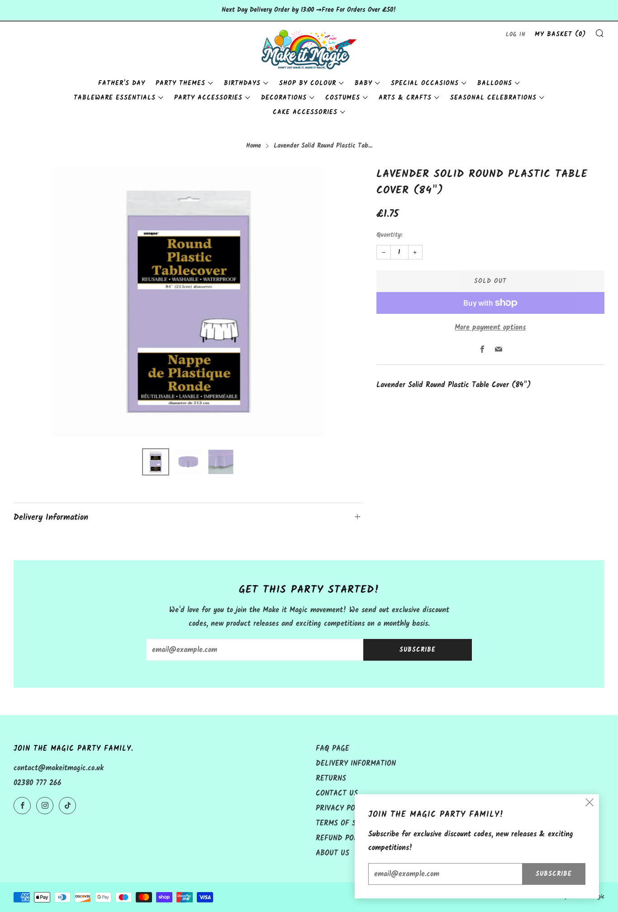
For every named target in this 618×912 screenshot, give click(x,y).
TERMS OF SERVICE (348, 823)
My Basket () (560, 34)
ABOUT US (332, 853)
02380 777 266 (38, 783)
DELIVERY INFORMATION (356, 763)
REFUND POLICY (342, 838)
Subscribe (417, 650)
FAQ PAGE (332, 748)
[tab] (155, 461)
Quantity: (389, 235)
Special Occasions (425, 83)
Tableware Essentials (115, 98)
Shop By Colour (307, 83)
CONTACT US (337, 793)
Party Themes (180, 83)
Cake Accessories (305, 112)
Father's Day (121, 83)
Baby (363, 83)
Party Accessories (208, 98)
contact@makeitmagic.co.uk (59, 768)
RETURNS (331, 778)
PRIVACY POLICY (343, 808)
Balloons (494, 83)
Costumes (342, 98)
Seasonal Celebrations (493, 98)
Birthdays (242, 83)
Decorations (284, 98)
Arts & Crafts (405, 98)
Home (253, 146)
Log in (516, 34)
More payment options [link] (490, 327)
